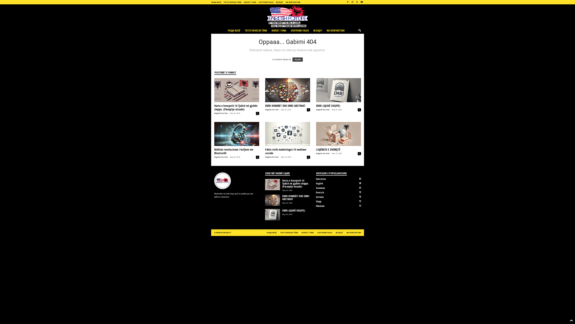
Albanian (320, 206)
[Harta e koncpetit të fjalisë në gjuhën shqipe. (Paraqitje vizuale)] (236, 90)
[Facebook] (348, 2)
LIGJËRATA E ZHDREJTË (328, 150)
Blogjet (279, 2)
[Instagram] (352, 2)
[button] (359, 30)
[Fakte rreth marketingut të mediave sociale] (287, 134)
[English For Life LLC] (287, 15)
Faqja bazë (216, 2)
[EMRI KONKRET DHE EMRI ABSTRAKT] (287, 90)
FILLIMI (298, 59)
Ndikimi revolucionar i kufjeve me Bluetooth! (233, 151)
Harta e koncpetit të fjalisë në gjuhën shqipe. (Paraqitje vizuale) (235, 107)
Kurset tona (250, 2)
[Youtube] (362, 2)
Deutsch (320, 192)
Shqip (318, 201)
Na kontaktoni (293, 2)
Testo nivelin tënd (233, 2)
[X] (357, 2)
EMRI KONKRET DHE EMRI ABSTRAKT (285, 106)
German (320, 197)
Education (321, 179)
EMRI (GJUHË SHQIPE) (328, 106)
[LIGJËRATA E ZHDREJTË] (338, 134)
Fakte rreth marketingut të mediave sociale (285, 151)
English (319, 183)
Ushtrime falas (266, 2)
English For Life (221, 113)
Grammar (320, 188)
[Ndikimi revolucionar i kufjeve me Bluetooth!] (236, 134)
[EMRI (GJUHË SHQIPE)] (338, 90)
